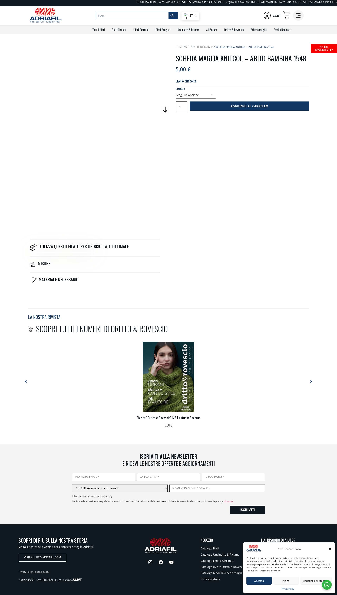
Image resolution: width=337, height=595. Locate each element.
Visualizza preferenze (316, 581)
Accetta (259, 581)
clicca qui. (229, 501)
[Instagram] (150, 562)
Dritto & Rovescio (234, 30)
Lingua (180, 89)
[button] (330, 549)
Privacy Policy (287, 588)
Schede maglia (259, 30)
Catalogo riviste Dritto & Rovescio (223, 567)
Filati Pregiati (163, 30)
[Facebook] (161, 562)
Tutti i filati (98, 30)
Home (179, 47)
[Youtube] (171, 562)
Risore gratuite (210, 579)
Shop (188, 47)
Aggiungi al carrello (249, 106)
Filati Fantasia (140, 30)
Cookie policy (42, 571)
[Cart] (286, 15)
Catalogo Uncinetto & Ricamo (220, 554)
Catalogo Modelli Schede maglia (222, 573)
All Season (211, 30)
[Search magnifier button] (173, 15)
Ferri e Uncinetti (282, 30)
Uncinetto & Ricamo (188, 30)
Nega (286, 581)
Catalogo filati (210, 548)
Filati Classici (119, 30)
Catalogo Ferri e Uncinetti (217, 561)
